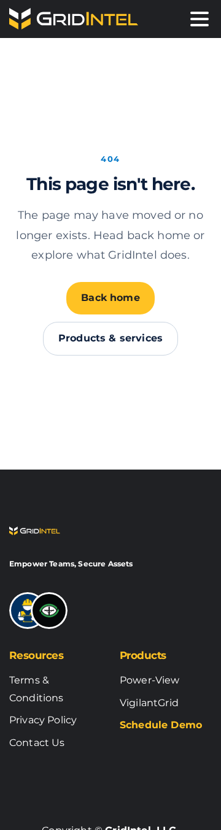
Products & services (110, 338)
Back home (110, 297)
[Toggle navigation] (199, 19)
